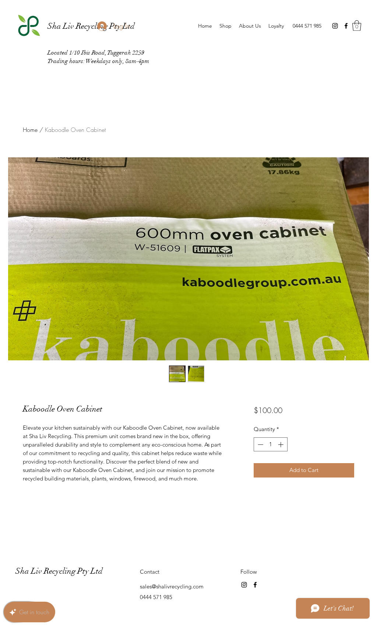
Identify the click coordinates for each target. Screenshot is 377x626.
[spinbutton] (270, 444)
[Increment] (281, 444)
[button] (356, 25)
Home (30, 130)
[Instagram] (335, 25)
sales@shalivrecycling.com (172, 586)
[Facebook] (346, 25)
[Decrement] (260, 444)
